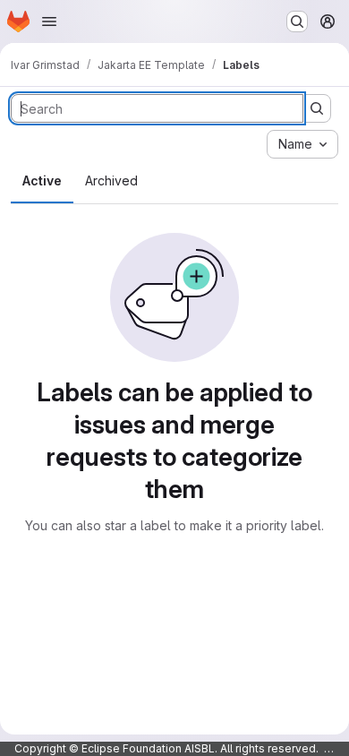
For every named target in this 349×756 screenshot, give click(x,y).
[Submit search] (316, 108)
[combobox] (302, 144)
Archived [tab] (111, 180)
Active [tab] (42, 180)
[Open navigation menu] (49, 21)
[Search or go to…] (297, 21)
